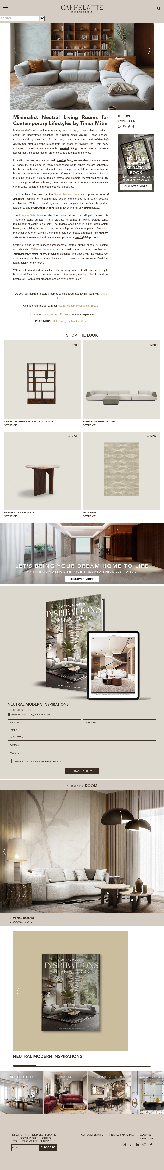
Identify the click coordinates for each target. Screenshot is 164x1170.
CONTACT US (146, 1139)
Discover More (82, 579)
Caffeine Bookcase (42, 249)
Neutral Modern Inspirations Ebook (78, 305)
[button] (149, 50)
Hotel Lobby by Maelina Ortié (70, 321)
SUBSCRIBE (48, 1147)
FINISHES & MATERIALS (121, 1135)
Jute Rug (88, 274)
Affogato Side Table (31, 215)
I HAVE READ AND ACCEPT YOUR (37, 762)
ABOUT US (145, 1135)
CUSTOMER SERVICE (92, 1135)
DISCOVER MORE (136, 186)
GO (42, 18)
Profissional (19, 714)
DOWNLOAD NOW (82, 771)
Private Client (43, 714)
